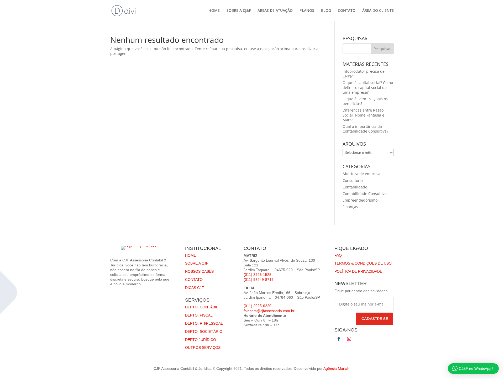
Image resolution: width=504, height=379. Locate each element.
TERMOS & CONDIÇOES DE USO (363, 263)
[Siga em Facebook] (338, 339)
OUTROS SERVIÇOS (202, 347)
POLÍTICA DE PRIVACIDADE (358, 271)
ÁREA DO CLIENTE (378, 11)
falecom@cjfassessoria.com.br (269, 311)
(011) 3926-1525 (257, 274)
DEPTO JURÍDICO (200, 340)
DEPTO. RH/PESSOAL (204, 323)
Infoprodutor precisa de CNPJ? (364, 73)
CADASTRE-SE (374, 318)
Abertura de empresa (361, 173)
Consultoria (353, 180)
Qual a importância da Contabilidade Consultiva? (365, 129)
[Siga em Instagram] (349, 339)
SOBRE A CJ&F (239, 11)
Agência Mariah (336, 368)
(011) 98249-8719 (259, 279)
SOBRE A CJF (196, 263)
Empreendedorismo (360, 200)
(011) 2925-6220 (257, 306)
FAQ (338, 255)
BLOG (326, 11)
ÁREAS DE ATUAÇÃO (275, 11)
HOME (214, 11)
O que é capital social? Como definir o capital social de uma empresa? (368, 87)
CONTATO (346, 11)
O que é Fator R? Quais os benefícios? (365, 101)
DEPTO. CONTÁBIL (201, 307)
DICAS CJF (194, 288)
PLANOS (307, 11)
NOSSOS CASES (199, 271)
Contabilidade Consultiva (365, 193)
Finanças (350, 206)
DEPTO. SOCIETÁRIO (203, 331)
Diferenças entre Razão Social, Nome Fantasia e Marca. (363, 115)
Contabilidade (355, 187)
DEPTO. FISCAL (199, 315)
